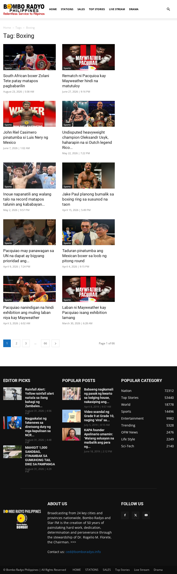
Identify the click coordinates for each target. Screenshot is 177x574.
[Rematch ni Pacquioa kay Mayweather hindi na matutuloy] (88, 57)
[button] (168, 9)
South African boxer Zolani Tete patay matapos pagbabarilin (26, 80)
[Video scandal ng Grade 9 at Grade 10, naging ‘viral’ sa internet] (71, 416)
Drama (134, 9)
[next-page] (55, 343)
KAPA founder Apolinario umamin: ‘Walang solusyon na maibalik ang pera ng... (99, 438)
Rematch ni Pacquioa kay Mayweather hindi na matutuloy (84, 80)
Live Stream (117, 9)
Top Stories (97, 9)
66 (45, 343)
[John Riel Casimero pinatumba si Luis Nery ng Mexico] (29, 114)
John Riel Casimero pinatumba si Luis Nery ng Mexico (25, 137)
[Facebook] (125, 515)
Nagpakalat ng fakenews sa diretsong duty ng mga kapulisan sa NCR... (38, 427)
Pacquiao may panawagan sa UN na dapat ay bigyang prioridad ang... (28, 255)
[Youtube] (146, 515)
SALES (81, 9)
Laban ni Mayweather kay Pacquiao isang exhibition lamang (84, 312)
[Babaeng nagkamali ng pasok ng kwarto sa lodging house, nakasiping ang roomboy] (71, 393)
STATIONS (67, 9)
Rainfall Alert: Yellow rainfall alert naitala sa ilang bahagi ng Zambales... (39, 398)
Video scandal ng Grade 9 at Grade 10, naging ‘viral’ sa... (99, 416)
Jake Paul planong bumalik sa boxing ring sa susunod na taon (88, 199)
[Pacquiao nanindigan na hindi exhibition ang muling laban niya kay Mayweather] (29, 289)
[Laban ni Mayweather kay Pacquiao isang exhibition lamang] (88, 289)
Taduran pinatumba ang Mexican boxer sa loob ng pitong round (84, 255)
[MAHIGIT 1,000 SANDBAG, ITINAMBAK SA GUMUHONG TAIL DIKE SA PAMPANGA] (12, 451)
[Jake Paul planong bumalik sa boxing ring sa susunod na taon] (88, 175)
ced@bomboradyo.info (83, 552)
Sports (8, 68)
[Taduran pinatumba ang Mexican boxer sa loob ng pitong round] (88, 232)
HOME (53, 9)
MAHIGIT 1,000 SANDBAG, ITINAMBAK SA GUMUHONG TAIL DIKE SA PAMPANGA (40, 456)
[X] (135, 515)
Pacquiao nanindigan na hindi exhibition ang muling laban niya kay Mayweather (28, 312)
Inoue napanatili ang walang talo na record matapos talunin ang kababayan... (27, 199)
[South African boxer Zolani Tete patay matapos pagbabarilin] (29, 57)
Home (7, 28)
